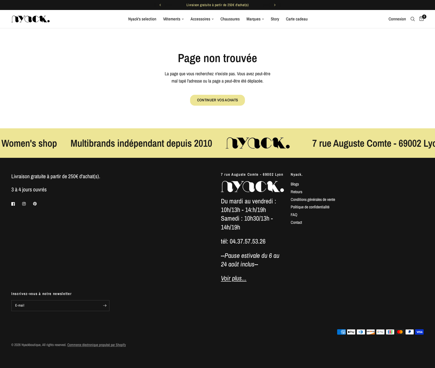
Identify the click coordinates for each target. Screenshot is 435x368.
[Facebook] (16, 204)
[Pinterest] (38, 204)
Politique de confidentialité (310, 207)
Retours (296, 192)
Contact (296, 222)
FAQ (294, 214)
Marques (253, 19)
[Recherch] (412, 19)
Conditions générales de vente (313, 199)
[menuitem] (142, 19)
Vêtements (171, 19)
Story (275, 19)
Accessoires (200, 19)
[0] (420, 19)
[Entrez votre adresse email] (104, 305)
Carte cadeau (297, 19)
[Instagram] (27, 204)
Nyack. (297, 174)
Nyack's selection (142, 19)
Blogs (295, 184)
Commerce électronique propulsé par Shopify (96, 344)
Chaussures (230, 19)
